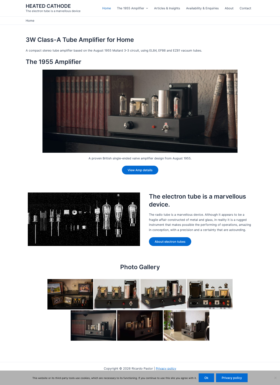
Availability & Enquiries (202, 8)
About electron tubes (170, 241)
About (229, 8)
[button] (146, 8)
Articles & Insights (167, 8)
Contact (245, 8)
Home (106, 8)
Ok (206, 378)
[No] (275, 378)
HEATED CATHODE (48, 6)
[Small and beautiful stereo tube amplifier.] (70, 294)
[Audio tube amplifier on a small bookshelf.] (93, 325)
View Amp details (140, 170)
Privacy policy (166, 368)
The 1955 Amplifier (130, 8)
